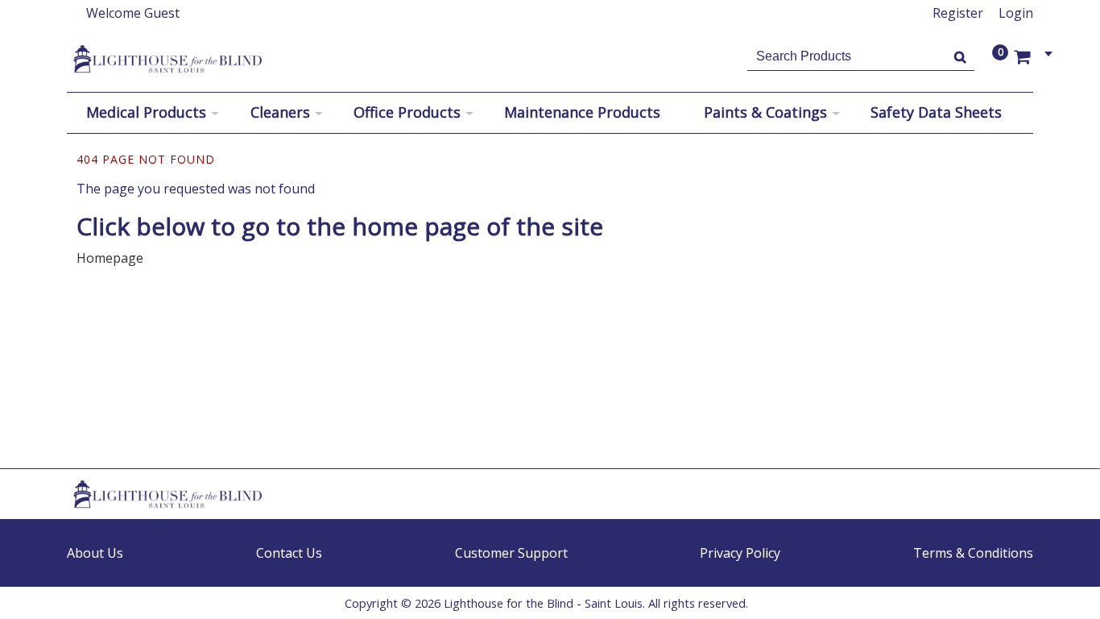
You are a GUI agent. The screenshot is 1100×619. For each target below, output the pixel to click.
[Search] (960, 56)
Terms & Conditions (973, 553)
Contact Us (289, 553)
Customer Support (511, 553)
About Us (95, 553)
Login (1015, 13)
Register (958, 13)
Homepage (110, 258)
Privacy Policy (740, 553)
